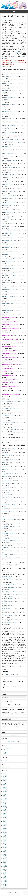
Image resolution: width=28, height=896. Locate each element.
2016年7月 (5, 854)
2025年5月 (5, 775)
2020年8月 (5, 799)
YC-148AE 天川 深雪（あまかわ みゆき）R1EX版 (10, 328)
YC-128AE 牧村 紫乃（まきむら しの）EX (9, 188)
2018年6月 (5, 825)
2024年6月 (5, 779)
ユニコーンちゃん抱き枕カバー (7, 564)
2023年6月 (5, 783)
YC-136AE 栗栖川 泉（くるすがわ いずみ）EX (10, 244)
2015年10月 (5, 866)
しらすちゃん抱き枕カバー (6, 565)
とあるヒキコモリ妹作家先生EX (7, 605)
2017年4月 (5, 842)
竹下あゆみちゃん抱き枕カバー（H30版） (9, 622)
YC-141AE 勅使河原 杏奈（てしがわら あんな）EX (11, 279)
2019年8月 (5, 810)
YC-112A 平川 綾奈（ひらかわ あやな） (9, 79)
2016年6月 (5, 855)
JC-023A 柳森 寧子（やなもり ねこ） (8, 466)
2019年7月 (5, 812)
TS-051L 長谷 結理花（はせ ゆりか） (8, 415)
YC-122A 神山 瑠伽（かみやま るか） (8, 146)
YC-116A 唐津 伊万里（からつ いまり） (9, 104)
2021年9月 (5, 794)
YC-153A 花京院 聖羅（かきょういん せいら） (10, 361)
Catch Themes (17, 894)
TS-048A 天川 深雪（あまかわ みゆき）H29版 (10, 408)
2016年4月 (5, 858)
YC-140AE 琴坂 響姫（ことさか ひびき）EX (9, 272)
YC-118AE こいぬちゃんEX (7, 121)
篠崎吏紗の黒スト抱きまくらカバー (8, 576)
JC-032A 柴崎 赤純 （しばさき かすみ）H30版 (10, 494)
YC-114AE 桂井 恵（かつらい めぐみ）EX (9, 93)
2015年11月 (5, 865)
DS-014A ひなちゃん (5, 547)
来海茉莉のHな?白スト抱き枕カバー (8, 579)
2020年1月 (5, 806)
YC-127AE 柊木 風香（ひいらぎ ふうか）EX (9, 181)
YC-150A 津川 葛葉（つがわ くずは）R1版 (9, 339)
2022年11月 (5, 786)
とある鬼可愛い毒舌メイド (6, 608)
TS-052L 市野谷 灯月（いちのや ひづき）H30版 (10, 425)
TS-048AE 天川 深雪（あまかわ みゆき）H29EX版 (11, 411)
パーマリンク (16, 674)
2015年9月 (5, 868)
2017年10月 (5, 833)
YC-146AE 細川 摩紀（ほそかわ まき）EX (9, 313)
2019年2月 (5, 817)
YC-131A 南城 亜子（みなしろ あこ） (8, 205)
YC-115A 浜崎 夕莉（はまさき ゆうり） (9, 97)
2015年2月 (5, 877)
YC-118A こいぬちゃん (6, 118)
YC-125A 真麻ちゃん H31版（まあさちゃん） (10, 163)
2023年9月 (5, 781)
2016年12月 (5, 847)
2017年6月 (5, 839)
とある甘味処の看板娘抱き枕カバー (8, 598)
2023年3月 (5, 784)
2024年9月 (5, 777)
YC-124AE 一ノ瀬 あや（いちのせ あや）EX (9, 160)
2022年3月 (5, 790)
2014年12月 (5, 880)
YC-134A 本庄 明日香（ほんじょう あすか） (9, 226)
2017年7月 (5, 838)
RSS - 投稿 (5, 760)
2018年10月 (5, 820)
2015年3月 (5, 876)
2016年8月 (5, 853)
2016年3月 (5, 859)
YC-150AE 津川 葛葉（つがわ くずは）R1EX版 (10, 342)
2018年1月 (5, 831)
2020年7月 (5, 801)
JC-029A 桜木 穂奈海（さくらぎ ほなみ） (9, 473)
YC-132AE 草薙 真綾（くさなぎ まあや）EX (9, 216)
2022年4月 (5, 788)
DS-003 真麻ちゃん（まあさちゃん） (8, 519)
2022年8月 (5, 787)
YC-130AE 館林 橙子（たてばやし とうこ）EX (10, 202)
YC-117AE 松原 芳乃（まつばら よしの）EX (9, 114)
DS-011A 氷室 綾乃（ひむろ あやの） (8, 536)
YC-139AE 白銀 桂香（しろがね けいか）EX (9, 265)
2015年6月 (5, 872)
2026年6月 (5, 773)
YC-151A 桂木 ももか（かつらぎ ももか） (9, 346)
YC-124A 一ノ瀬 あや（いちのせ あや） (9, 156)
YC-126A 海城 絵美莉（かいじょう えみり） (9, 170)
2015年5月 (5, 873)
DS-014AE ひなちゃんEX (6, 550)
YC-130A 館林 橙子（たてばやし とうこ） (9, 198)
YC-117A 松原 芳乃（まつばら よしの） (9, 111)
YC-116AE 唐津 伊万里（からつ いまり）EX (9, 107)
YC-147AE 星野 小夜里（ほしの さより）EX (10, 321)
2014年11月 (5, 881)
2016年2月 (5, 861)
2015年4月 (5, 874)
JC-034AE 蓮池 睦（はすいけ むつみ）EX (9, 511)
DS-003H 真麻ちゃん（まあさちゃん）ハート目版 (11, 522)
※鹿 (9, 20)
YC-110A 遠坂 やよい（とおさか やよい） (9, 72)
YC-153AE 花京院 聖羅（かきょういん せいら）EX (11, 364)
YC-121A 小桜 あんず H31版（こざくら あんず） (10, 139)
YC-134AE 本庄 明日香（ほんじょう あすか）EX (10, 230)
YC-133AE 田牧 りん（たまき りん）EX (9, 223)
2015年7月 (5, 870)
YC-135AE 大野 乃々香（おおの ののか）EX (9, 237)
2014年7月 (5, 887)
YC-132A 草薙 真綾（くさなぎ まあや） (9, 212)
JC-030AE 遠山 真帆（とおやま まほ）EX (9, 483)
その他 (4, 751)
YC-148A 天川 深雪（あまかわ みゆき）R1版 (10, 324)
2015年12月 (5, 863)
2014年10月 (5, 883)
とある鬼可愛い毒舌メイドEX (7, 612)
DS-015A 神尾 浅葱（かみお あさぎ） (8, 554)
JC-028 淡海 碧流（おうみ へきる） (8, 469)
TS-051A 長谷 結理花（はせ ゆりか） (8, 418)
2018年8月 (5, 822)
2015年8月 (5, 869)
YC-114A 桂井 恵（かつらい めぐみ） (8, 90)
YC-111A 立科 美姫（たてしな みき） (8, 76)
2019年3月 (5, 816)
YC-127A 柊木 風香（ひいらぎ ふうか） (9, 177)
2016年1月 (5, 862)
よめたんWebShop (14, 735)
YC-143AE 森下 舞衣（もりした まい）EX (9, 293)
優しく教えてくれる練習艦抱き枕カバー (9, 587)
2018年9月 (5, 821)
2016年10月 (5, 850)
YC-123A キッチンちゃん (6, 149)
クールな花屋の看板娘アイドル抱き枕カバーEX (10, 584)
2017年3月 (5, 843)
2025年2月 (5, 776)
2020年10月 (5, 798)
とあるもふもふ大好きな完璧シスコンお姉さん (10, 615)
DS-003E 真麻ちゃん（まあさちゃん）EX (9, 526)
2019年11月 (5, 807)
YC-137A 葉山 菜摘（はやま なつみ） (8, 247)
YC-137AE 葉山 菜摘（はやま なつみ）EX (9, 251)
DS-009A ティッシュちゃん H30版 (8, 529)
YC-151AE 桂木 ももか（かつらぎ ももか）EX (10, 350)
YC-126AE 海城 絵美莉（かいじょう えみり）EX (10, 174)
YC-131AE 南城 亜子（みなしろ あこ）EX (9, 209)
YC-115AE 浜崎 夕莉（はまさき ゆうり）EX (9, 100)
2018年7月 (5, 824)
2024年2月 (5, 780)
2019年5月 (5, 813)
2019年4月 (5, 814)
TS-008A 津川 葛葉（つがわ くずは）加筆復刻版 (10, 394)
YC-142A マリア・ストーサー (7, 282)
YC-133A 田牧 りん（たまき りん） (8, 219)
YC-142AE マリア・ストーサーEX (8, 286)
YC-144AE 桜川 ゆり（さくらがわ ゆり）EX (9, 299)
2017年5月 (5, 840)
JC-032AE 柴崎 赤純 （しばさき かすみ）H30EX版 (11, 497)
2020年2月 (5, 805)
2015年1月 (5, 879)
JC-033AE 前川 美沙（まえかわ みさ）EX (9, 504)
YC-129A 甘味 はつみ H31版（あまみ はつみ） (10, 191)
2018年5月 (5, 827)
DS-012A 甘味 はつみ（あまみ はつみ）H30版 (10, 540)
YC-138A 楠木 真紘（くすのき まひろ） (9, 254)
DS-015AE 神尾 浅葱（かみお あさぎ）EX (9, 557)
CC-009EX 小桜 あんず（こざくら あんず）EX (10, 440)
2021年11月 (5, 791)
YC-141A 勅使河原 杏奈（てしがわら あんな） (10, 275)
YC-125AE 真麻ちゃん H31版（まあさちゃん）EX (11, 167)
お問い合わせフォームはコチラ (14, 741)
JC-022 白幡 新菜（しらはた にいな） (8, 462)
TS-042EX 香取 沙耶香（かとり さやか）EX (9, 404)
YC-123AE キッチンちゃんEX (7, 153)
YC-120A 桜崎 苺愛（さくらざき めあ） (9, 128)
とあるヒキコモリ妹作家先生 (7, 601)
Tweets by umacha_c (6, 767)
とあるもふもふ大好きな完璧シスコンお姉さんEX (10, 619)
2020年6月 (5, 802)
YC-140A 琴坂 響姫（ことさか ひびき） (9, 268)
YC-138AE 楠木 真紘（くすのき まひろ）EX (9, 258)
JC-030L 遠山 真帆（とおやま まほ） (8, 480)
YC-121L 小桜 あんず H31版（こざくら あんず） (10, 135)
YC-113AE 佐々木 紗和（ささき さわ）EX (9, 86)
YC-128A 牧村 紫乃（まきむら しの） (8, 184)
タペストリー (5, 752)
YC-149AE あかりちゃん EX (7, 335)
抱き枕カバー (5, 753)
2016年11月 (5, 848)
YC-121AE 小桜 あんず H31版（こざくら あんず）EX (11, 142)
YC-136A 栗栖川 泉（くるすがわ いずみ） (9, 240)
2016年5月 (5, 857)
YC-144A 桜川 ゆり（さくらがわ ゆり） (9, 296)
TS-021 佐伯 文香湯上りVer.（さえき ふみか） (10, 397)
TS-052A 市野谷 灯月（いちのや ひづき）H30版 (10, 429)
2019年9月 (5, 809)
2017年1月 (5, 846)
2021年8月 (5, 795)
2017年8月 (5, 836)
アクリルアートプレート (7, 748)
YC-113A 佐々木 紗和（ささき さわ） (8, 83)
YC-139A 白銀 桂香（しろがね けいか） (9, 261)
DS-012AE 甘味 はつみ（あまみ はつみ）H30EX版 (11, 543)
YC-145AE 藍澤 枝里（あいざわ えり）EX (9, 306)
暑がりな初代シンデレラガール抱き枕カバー (10, 591)
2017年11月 (5, 832)
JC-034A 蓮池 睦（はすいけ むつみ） (8, 508)
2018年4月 (5, 828)
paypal (18, 51)
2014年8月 (5, 885)
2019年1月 (5, 818)
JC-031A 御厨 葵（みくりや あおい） (8, 487)
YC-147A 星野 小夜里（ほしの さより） (9, 317)
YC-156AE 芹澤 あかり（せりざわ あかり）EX (10, 386)
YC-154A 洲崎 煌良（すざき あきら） (8, 368)
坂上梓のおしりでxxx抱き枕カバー (8, 578)
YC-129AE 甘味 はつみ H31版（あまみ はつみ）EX (11, 195)
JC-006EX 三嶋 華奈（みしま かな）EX (9, 448)
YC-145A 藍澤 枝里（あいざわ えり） (8, 303)
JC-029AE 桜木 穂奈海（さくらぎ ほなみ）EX (10, 476)
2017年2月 (5, 844)
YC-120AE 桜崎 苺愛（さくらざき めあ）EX (9, 132)
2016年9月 (5, 851)
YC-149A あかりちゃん (6, 332)
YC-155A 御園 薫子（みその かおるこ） (9, 375)
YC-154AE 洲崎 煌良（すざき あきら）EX (9, 371)
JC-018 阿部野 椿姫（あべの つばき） (8, 455)
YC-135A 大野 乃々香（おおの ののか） (9, 233)
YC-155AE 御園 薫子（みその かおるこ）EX (10, 379)
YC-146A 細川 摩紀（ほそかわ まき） (8, 310)
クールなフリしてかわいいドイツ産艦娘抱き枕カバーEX (12, 594)
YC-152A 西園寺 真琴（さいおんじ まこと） (10, 353)
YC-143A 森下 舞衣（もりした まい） (8, 289)
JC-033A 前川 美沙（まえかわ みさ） (8, 501)
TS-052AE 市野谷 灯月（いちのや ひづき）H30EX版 (11, 432)
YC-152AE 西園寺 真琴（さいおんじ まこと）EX (10, 357)
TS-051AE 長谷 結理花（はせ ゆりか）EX (9, 422)
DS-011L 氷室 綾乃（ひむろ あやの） (8, 533)
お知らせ (7, 674)
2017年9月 (5, 835)
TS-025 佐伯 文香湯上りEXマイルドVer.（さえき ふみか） (12, 401)
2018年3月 (5, 829)
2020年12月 (5, 797)
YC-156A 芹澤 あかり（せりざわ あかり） (9, 382)
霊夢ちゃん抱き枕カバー (6, 571)
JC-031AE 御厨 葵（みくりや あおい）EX (9, 490)
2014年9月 (5, 884)
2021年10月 (5, 792)
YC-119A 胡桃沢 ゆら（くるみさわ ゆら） (9, 125)
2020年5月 (5, 803)
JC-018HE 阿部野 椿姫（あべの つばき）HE (10, 459)
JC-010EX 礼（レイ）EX (6, 452)
